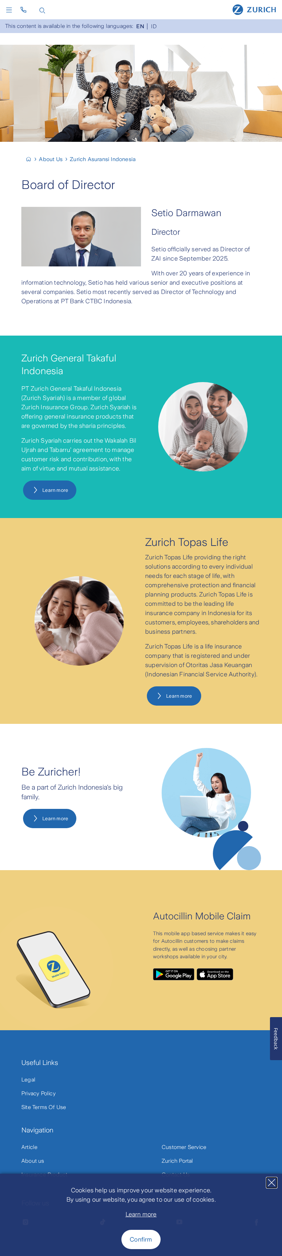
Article (29, 1147)
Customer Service (184, 1147)
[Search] (42, 10)
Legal (28, 1080)
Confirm (141, 1239)
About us (32, 1161)
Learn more (141, 1214)
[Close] (271, 1183)
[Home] (254, 9)
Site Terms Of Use (43, 1107)
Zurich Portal (177, 1161)
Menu (10, 10)
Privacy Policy (38, 1093)
